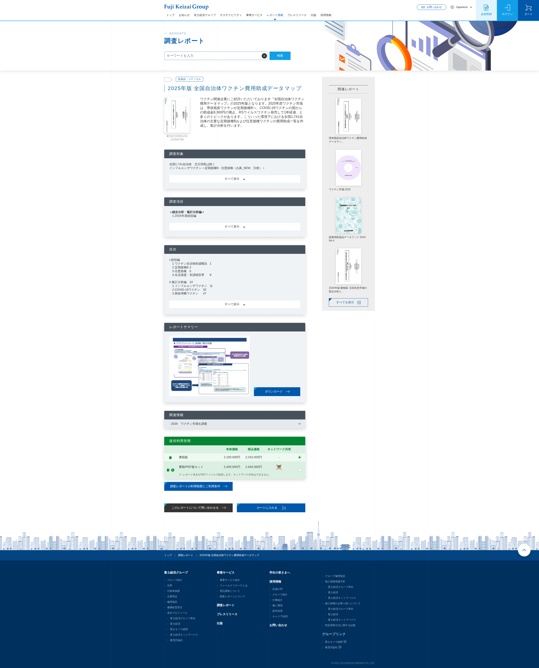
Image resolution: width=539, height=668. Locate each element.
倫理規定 (172, 601)
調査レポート (185, 555)
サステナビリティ (231, 15)
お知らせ (184, 15)
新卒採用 (277, 610)
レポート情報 (275, 15)
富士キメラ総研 (179, 629)
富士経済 (175, 623)
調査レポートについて (232, 596)
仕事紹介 (277, 600)
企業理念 (172, 596)
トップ (170, 15)
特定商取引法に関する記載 (340, 625)
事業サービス (254, 15)
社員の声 (277, 589)
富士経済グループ (205, 15)
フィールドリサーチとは (234, 585)
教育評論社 (176, 640)
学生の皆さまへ (280, 572)
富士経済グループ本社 (182, 618)
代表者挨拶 (173, 590)
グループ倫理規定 (335, 576)
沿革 (169, 585)
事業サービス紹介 (230, 580)
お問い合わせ (278, 625)
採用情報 (325, 15)
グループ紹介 (174, 580)
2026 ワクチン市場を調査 (189, 423)
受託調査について (230, 590)
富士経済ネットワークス (184, 634)
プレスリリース (297, 15)
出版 (313, 15)
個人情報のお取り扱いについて (342, 603)
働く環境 (277, 605)
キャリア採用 (280, 616)
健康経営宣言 (174, 607)
